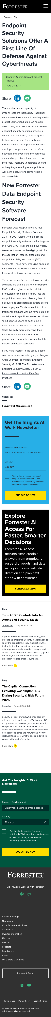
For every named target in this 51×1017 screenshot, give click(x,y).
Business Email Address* (16, 447)
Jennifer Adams (14, 77)
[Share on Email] (27, 98)
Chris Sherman (10, 360)
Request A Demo (25, 973)
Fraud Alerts (8, 951)
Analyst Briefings (10, 916)
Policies (6, 942)
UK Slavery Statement (13, 959)
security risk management (16, 406)
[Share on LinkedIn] (17, 98)
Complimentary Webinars (14, 925)
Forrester (6, 706)
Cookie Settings (40, 1001)
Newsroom (7, 921)
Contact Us (7, 929)
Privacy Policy (24, 1001)
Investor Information (12, 933)
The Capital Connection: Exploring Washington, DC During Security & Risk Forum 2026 (23, 693)
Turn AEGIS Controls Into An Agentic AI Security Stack (22, 617)
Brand (5, 955)
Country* (9, 462)
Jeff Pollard (7, 625)
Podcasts (6, 946)
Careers (6, 938)
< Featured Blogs (10, 17)
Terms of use (9, 1001)
